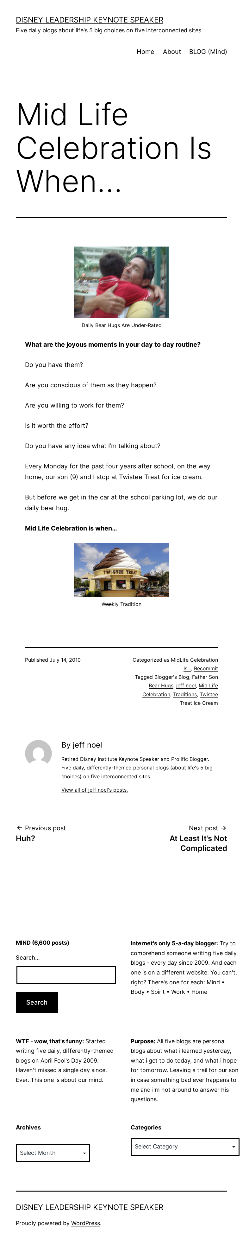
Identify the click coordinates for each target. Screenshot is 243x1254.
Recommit (206, 668)
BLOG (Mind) (208, 51)
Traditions (185, 694)
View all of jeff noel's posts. (94, 790)
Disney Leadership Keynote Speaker (89, 19)
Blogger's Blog (171, 677)
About (172, 51)
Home (145, 51)
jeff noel (186, 685)
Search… (28, 957)
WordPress (85, 1223)
